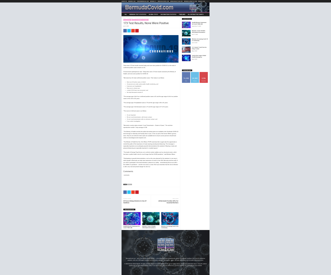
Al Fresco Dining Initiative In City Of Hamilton (134, 202)
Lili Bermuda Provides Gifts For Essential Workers (168, 202)
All (126, 14)
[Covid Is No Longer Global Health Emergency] (186, 58)
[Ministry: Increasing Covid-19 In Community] (170, 218)
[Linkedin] (166, 268)
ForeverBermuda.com (143, 1)
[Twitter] (170, 268)
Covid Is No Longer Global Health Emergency (199, 56)
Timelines (182, 14)
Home (124, 18)
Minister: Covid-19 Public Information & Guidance (149, 226)
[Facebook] (158, 268)
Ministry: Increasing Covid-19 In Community (169, 226)
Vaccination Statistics (168, 14)
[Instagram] (162, 268)
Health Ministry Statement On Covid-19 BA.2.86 (131, 226)
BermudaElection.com (176, 1)
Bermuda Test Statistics (137, 14)
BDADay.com (201, 1)
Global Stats (153, 14)
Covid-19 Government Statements (140, 19)
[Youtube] (173, 268)
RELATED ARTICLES (129, 209)
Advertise (124, 1)
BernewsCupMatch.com (190, 1)
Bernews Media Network (148, 258)
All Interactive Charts (196, 14)
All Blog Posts (130, 18)
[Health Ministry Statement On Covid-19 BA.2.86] (132, 218)
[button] (207, 14)
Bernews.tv (153, 1)
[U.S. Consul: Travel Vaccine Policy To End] (186, 49)
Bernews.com (132, 1)
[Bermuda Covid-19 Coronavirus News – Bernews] (166, 7)
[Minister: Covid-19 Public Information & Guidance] (151, 218)
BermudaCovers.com (163, 1)
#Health (129, 184)
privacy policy (148, 265)
